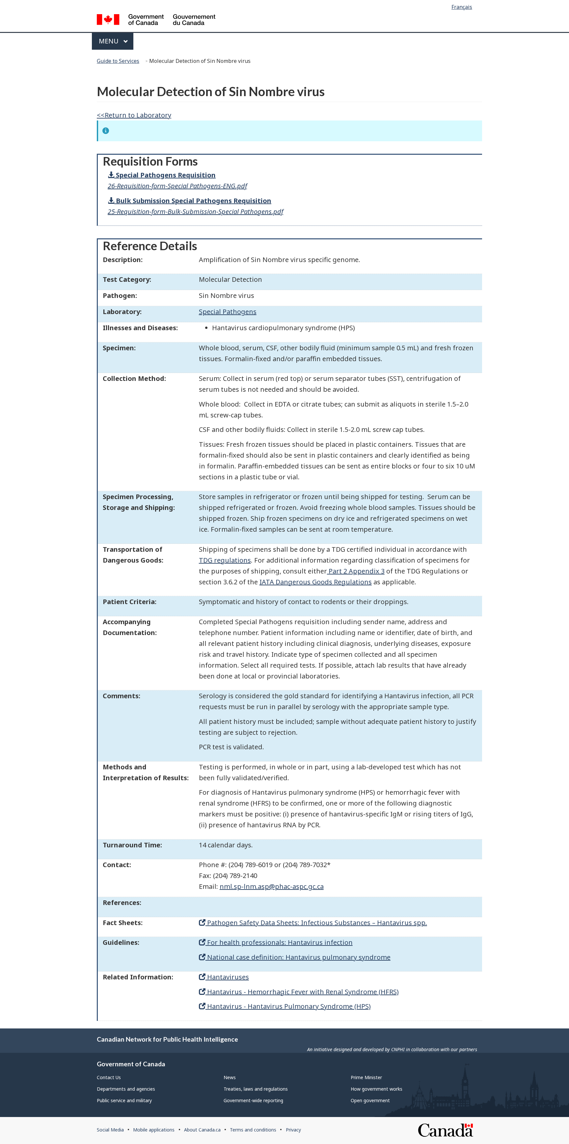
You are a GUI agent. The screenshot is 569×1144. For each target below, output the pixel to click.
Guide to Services (118, 61)
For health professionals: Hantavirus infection (279, 942)
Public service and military (124, 1100)
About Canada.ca (202, 1130)
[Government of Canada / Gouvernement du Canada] (156, 20)
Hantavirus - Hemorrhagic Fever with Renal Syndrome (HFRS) (302, 991)
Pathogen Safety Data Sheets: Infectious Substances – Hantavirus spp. (316, 922)
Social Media (110, 1130)
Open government (370, 1100)
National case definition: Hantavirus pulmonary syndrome (298, 957)
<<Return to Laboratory (134, 115)
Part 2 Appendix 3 (356, 571)
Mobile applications (154, 1130)
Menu (109, 41)
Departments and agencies (126, 1089)
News (230, 1077)
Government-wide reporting (253, 1100)
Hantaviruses (227, 976)
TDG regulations (225, 560)
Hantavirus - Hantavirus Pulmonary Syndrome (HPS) (288, 1006)
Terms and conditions (253, 1130)
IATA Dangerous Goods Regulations (315, 581)
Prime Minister (366, 1077)
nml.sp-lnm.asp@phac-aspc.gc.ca (272, 886)
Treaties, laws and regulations (256, 1089)
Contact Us (109, 1077)
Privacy (293, 1130)
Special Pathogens (228, 311)
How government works (376, 1089)
